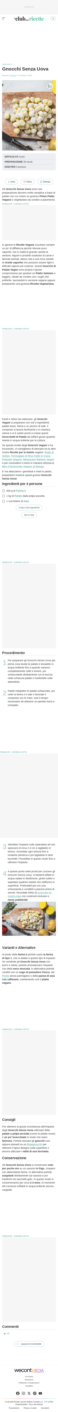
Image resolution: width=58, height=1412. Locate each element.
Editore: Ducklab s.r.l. (35, 1402)
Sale (26, 501)
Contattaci (29, 1386)
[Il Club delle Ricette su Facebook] (18, 1394)
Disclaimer (45, 1408)
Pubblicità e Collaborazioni (29, 1383)
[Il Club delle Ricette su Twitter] (29, 1394)
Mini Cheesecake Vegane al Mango (23, 466)
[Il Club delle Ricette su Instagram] (23, 1394)
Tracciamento (14, 1408)
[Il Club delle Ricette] (29, 18)
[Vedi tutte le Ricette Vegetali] (49, 86)
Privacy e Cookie (30, 1408)
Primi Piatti (7, 64)
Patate (18, 496)
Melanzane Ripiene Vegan (38, 459)
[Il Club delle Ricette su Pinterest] (34, 1394)
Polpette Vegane (12, 459)
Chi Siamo (29, 1377)
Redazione (29, 1380)
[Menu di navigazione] (3, 18)
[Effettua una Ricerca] (53, 18)
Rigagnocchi (34, 1144)
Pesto (5, 975)
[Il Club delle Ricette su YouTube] (40, 1394)
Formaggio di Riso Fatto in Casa (30, 456)
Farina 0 (21, 490)
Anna (13, 75)
